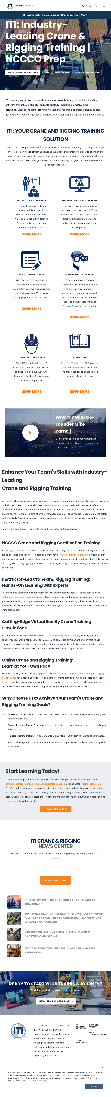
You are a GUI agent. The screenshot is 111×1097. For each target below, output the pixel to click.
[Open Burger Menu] (104, 5)
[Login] (90, 6)
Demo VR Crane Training (88, 72)
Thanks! (94, 1086)
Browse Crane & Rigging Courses (55, 1001)
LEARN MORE (31, 234)
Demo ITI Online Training (57, 72)
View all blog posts (55, 880)
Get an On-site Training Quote (23, 72)
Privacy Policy (41, 1081)
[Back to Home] (21, 5)
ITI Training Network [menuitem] (81, 1027)
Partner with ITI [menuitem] (93, 1026)
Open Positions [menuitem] (81, 1041)
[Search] (96, 6)
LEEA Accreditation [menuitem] (97, 1034)
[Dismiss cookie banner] (102, 1067)
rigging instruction (91, 784)
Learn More (80, 15)
